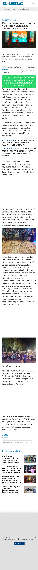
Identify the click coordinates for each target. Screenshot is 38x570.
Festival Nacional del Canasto (17, 443)
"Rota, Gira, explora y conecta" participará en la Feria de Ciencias (11, 490)
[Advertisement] (19, 192)
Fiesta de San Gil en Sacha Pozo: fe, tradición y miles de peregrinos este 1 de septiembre (11, 480)
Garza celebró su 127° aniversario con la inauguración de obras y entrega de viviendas (11, 470)
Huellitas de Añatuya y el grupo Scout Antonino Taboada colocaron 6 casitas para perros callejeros (11, 461)
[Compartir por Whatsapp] (32, 71)
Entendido (19, 543)
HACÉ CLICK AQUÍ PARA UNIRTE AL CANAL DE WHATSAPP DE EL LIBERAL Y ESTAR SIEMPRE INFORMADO (19, 82)
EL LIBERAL (6, 20)
